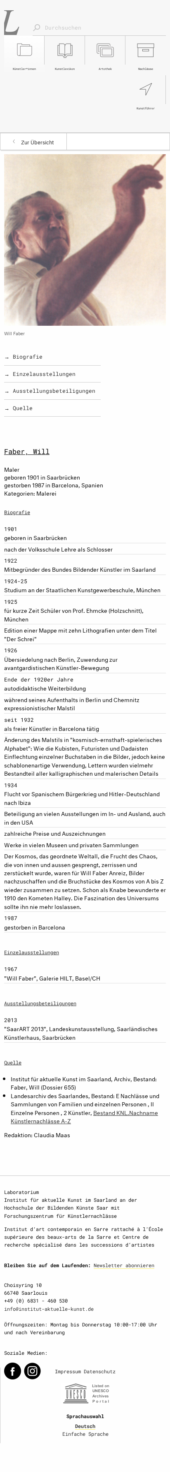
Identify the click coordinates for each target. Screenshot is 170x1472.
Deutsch (85, 1426)
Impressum (68, 1371)
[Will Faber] (85, 238)
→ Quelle (18, 408)
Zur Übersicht (37, 141)
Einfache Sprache (85, 1433)
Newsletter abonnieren (124, 1265)
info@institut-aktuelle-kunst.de (49, 1308)
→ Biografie (23, 356)
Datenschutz (100, 1371)
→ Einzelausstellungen (40, 374)
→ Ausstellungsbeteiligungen (49, 390)
